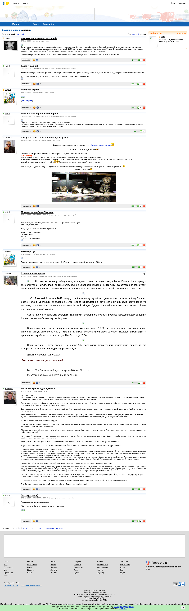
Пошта (6, 562)
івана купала (43, 276)
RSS (5, 564)
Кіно (122, 570)
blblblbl (7, 66)
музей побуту (66, 276)
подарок (73, 116)
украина (73, 68)
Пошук (53, 562)
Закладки (124, 562)
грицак (35, 391)
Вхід (173, 3)
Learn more (123, 609)
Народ (29, 567)
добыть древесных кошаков (99, 145)
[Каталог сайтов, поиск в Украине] (178, 583)
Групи (122, 573)
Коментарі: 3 (26, 521)
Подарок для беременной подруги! (40, 113)
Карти (76, 570)
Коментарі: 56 (26, 206)
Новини (100, 570)
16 (40, 528)
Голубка (8, 90)
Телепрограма (102, 564)
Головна (16, 3)
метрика (58, 215)
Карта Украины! (29, 66)
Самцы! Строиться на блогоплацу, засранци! (45, 137)
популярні (20, 34)
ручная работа (65, 68)
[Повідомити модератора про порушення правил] (144, 60)
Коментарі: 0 (26, 60)
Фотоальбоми (102, 567)
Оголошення (32, 564)
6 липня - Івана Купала (33, 273)
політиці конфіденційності (124, 607)
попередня (50, 528)
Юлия (163, 37)
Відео (6, 570)
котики (49, 140)
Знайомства (155, 33)
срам (53, 140)
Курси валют (125, 564)
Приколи (54, 567)
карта (58, 68)
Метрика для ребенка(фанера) (37, 212)
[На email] (34, 60)
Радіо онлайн (160, 562)
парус (58, 498)
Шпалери (30, 570)
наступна (59, 528)
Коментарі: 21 (26, 107)
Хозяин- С (8, 137)
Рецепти (54, 573)
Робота (30, 562)
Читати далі (27, 100)
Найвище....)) (28, 251)
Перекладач (8, 567)
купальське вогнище (54, 276)
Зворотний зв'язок (11, 585)
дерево (35, 41)
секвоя (47, 41)
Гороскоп (77, 564)
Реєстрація (182, 3)
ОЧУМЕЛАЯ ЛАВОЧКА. (40, 68)
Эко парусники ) (29, 495)
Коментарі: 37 (26, 83)
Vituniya (8, 273)
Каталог (100, 562)
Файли (29, 573)
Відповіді (100, 573)
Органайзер (8, 573)
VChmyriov (9, 389)
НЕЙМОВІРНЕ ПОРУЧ (40, 92)
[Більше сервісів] (39, 60)
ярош (45, 391)
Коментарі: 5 (26, 267)
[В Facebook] (37, 60)
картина (67, 116)
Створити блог (48, 24)
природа (41, 41)
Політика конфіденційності (31, 585)
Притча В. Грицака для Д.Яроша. (38, 388)
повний (143, 34)
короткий (135, 34)
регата (63, 498)
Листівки (54, 570)
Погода (53, 564)
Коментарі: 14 (26, 131)
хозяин (58, 140)
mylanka (8, 38)
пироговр (74, 276)
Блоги (122, 567)
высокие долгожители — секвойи (39, 38)
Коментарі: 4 (26, 489)
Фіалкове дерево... (31, 90)
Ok (183, 608)
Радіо (6, 576)
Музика (76, 573)
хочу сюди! (181, 33)
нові (13, 34)
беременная (55, 116)
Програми (77, 562)
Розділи (25, 3)
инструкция (42, 140)
